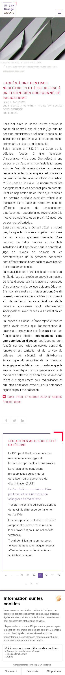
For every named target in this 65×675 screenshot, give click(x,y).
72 (22, 575)
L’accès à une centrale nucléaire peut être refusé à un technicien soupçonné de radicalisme (30, 494)
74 (34, 575)
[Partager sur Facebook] (6, 420)
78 (59, 575)
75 (40, 575)
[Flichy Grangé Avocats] (9, 8)
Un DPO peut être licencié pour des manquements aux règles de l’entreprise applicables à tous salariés (31, 458)
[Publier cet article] (14, 420)
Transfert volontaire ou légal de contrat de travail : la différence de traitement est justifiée (32, 509)
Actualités (15, 63)
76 (46, 575)
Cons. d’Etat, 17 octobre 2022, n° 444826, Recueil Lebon (32, 399)
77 (52, 575)
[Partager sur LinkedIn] (22, 420)
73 (28, 575)
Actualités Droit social (32, 63)
